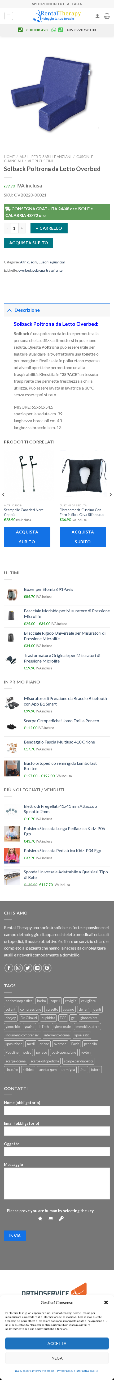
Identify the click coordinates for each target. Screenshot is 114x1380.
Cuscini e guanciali (51, 262)
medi (31, 1044)
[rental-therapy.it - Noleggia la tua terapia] (57, 16)
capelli (55, 1001)
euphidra (48, 1018)
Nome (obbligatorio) (22, 1102)
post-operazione (64, 1052)
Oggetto (12, 1144)
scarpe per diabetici (78, 1061)
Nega (57, 1358)
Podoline (12, 1052)
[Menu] (9, 16)
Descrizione (27, 310)
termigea (68, 1069)
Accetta (56, 1343)
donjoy (11, 1018)
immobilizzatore (87, 1026)
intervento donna (57, 1035)
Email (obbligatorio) (21, 1123)
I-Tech (44, 1026)
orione (44, 1044)
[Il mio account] (97, 16)
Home (9, 157)
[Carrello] (107, 16)
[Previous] (3, 505)
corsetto (52, 1009)
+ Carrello (49, 227)
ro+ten (86, 1052)
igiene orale (62, 1026)
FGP (63, 1018)
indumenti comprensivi (23, 1035)
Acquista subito (28, 242)
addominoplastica (19, 1001)
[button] (106, 1302)
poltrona (38, 270)
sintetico (12, 1069)
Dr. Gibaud (29, 1018)
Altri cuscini (40, 161)
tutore (95, 1069)
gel (73, 1018)
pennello (90, 1044)
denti (97, 1009)
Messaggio (13, 1164)
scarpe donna (16, 1061)
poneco (41, 1052)
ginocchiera (89, 1018)
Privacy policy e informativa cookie (34, 1370)
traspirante (54, 270)
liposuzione (14, 1044)
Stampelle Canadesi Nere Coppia (23, 512)
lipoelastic (81, 1035)
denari (84, 1009)
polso (27, 1052)
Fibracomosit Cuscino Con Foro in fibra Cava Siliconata (82, 512)
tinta (83, 1069)
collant (10, 1009)
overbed (24, 270)
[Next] (110, 505)
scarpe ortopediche (44, 1061)
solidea (28, 1069)
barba (41, 1001)
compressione (30, 1009)
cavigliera (88, 1001)
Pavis (75, 1044)
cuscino (68, 1009)
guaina (29, 1026)
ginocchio (13, 1026)
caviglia (70, 1001)
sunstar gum (47, 1069)
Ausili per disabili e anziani (45, 157)
